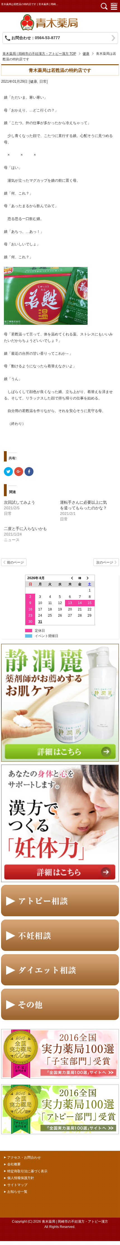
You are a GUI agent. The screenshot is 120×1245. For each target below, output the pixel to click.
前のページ (15, 562)
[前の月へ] (70, 578)
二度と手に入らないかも (25, 528)
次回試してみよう (19, 502)
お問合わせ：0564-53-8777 (35, 38)
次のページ (104, 562)
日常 (43, 81)
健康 (33, 81)
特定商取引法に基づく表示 (27, 1171)
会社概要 (14, 1164)
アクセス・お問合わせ (24, 1157)
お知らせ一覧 (17, 1191)
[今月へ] (80, 578)
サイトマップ (17, 1185)
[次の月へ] (90, 578)
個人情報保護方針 (20, 1178)
